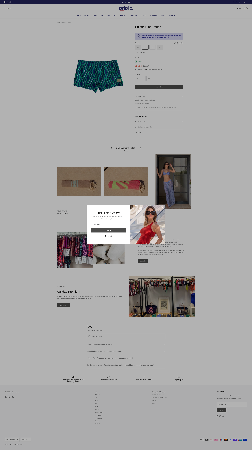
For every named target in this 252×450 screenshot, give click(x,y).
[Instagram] (108, 236)
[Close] (163, 208)
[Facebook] (105, 236)
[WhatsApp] (111, 236)
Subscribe (108, 230)
